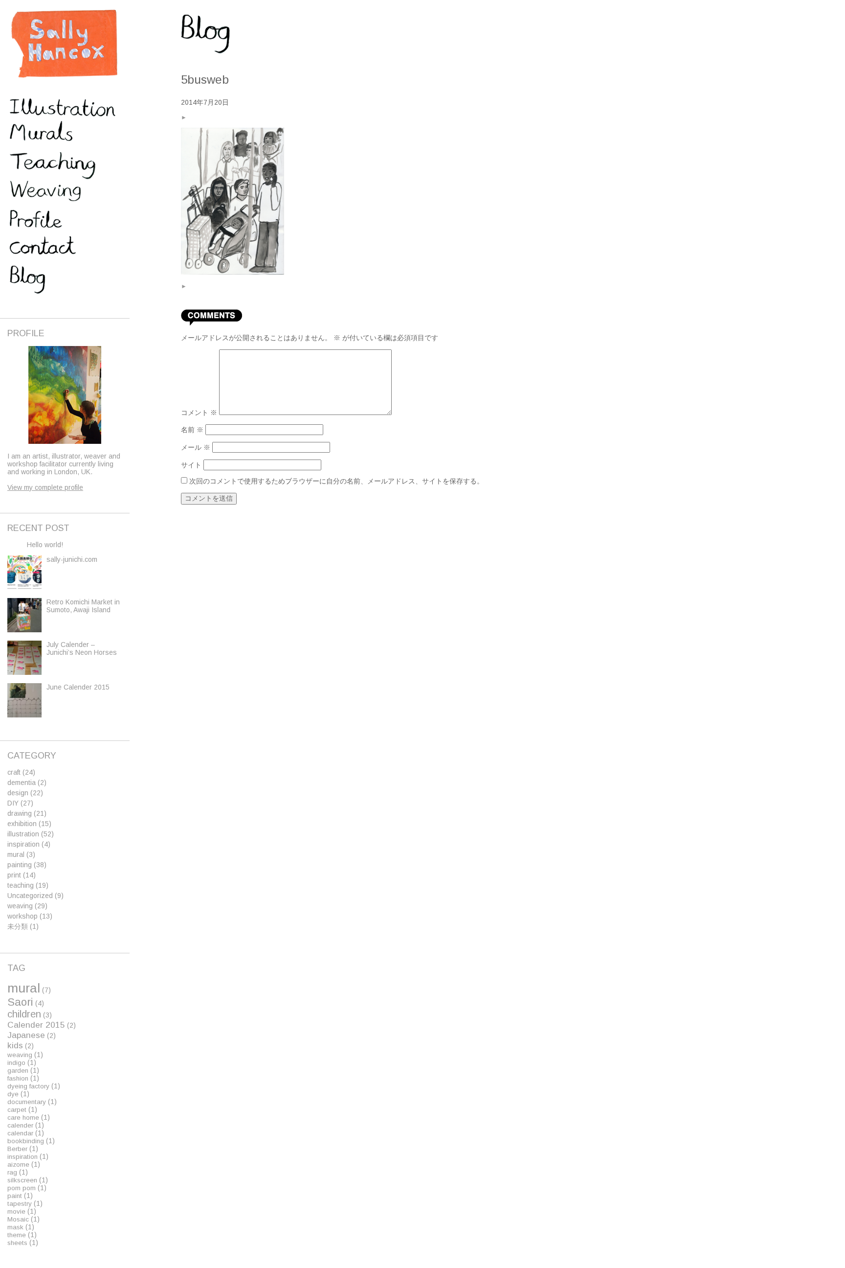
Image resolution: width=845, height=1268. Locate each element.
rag (12, 1172)
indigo (16, 1062)
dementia (21, 782)
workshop (22, 916)
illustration (23, 834)
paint (14, 1195)
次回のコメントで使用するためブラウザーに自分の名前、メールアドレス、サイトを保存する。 (336, 481)
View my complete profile (45, 487)
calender (20, 1125)
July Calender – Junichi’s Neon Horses (81, 648)
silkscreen (22, 1180)
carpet (16, 1109)
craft (14, 772)
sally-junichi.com (71, 559)
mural (15, 854)
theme (16, 1235)
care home (23, 1117)
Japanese (26, 1035)
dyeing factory (28, 1086)
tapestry (19, 1203)
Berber (17, 1149)
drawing (19, 813)
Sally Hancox (63, 44)
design (17, 793)
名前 (192, 430)
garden (17, 1070)
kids (15, 1045)
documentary (26, 1102)
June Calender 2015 (78, 687)
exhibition (22, 824)
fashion (17, 1078)
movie (16, 1211)
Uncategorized (30, 895)
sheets (17, 1242)
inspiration (23, 844)
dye (13, 1094)
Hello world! (45, 545)
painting (19, 865)
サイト (191, 465)
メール (195, 447)
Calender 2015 (36, 1025)
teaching (20, 885)
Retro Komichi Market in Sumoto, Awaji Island (83, 606)
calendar (20, 1133)
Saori (20, 1002)
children (24, 1014)
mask (15, 1227)
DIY (13, 803)
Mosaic (18, 1219)
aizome (18, 1164)
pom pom (21, 1188)
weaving (20, 906)
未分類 (17, 926)
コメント (199, 412)
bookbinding (25, 1141)
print (14, 875)
